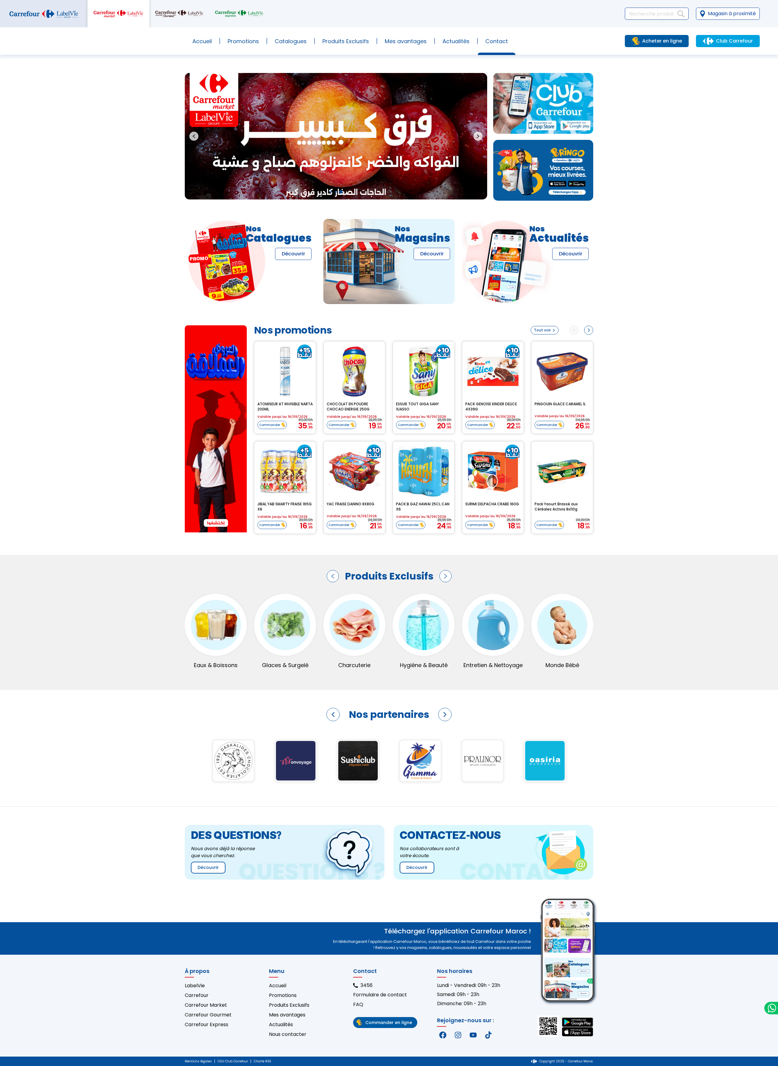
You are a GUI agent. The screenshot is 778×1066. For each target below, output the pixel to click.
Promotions (243, 41)
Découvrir (293, 253)
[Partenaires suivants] (445, 714)
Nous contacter (287, 1034)
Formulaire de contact (380, 994)
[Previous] (573, 330)
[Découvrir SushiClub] (357, 760)
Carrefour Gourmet (208, 1014)
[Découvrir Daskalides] (233, 760)
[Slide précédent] (193, 136)
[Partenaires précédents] (333, 714)
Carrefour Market (206, 1005)
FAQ (358, 1004)
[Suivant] (445, 576)
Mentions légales (198, 1061)
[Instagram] (458, 1035)
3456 (366, 985)
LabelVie (195, 985)
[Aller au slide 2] (335, 192)
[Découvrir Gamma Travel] (420, 760)
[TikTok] (488, 1035)
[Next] (588, 330)
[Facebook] (443, 1035)
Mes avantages (406, 41)
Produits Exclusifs (289, 1005)
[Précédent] (333, 576)
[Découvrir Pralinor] (482, 760)
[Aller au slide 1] (330, 192)
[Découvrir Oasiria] (544, 760)
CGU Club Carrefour (233, 1061)
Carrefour (196, 995)
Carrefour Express (206, 1024)
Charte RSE (262, 1061)
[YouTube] (473, 1035)
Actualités (456, 41)
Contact (496, 41)
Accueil (202, 41)
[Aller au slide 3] (340, 191)
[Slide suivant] (478, 136)
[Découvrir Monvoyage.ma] (295, 760)
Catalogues (291, 41)
